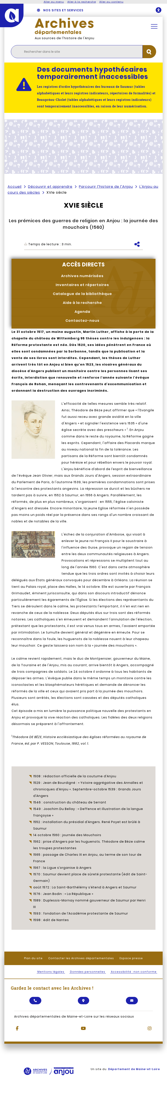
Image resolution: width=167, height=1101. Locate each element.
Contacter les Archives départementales (81, 958)
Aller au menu (54, 1)
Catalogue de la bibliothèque (82, 293)
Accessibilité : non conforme (134, 972)
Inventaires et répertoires (82, 284)
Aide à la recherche (82, 302)
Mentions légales (50, 972)
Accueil (15, 186)
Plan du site (33, 958)
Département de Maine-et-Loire (134, 1069)
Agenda (82, 311)
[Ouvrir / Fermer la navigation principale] (154, 26)
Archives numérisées (82, 275)
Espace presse (131, 958)
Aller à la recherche (81, 1)
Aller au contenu (111, 1)
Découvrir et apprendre (50, 186)
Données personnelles (87, 972)
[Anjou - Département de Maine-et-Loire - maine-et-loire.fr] (11, 15)
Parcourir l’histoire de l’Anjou (106, 186)
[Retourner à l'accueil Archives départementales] (89, 26)
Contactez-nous (82, 320)
